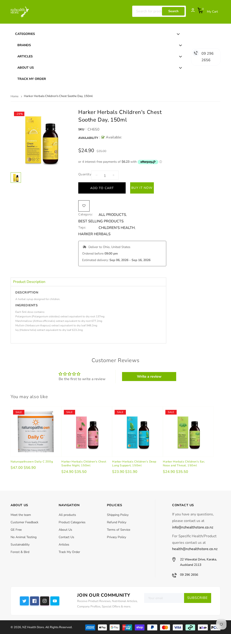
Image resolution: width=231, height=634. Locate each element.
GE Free (16, 530)
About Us (65, 530)
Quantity (84, 174)
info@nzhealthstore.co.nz (192, 527)
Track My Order (69, 552)
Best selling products (101, 221)
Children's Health (117, 228)
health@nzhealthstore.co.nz (194, 548)
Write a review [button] (149, 376)
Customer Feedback (24, 522)
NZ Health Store (33, 627)
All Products (112, 214)
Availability (88, 138)
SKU (81, 129)
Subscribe (197, 598)
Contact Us (66, 537)
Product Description (29, 281)
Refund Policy (116, 522)
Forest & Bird (20, 552)
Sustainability (20, 544)
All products (67, 515)
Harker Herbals (94, 234)
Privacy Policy (116, 537)
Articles (64, 544)
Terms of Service (118, 530)
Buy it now (141, 188)
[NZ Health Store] (152, 627)
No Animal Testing (24, 537)
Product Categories (72, 522)
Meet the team (21, 515)
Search (173, 11)
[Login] (190, 11)
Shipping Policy (118, 515)
